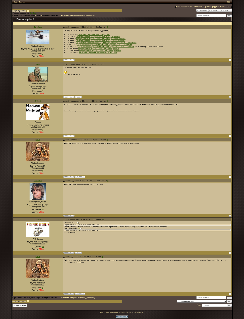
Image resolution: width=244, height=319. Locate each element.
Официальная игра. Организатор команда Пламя (100, 50)
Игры (39, 15)
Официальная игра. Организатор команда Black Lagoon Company (104, 45)
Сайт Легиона (19, 2)
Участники (198, 7)
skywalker (38, 181)
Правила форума (211, 7)
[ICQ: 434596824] (78, 97)
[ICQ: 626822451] (78, 253)
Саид (38, 64)
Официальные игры (50, 15)
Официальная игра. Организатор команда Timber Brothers (100, 39)
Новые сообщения (184, 7)
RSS (228, 2)
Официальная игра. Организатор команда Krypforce (98, 37)
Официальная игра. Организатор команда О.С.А (98, 48)
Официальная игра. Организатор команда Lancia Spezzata (100, 41)
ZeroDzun (33, 13)
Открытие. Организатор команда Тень (94, 35)
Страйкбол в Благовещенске (23, 15)
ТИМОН (38, 101)
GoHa (38, 140)
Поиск (222, 7)
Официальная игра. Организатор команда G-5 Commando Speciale (106, 46)
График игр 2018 (66, 15)
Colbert (38, 219)
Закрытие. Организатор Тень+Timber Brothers (98, 52)
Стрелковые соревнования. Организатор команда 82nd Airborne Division (106, 43)
